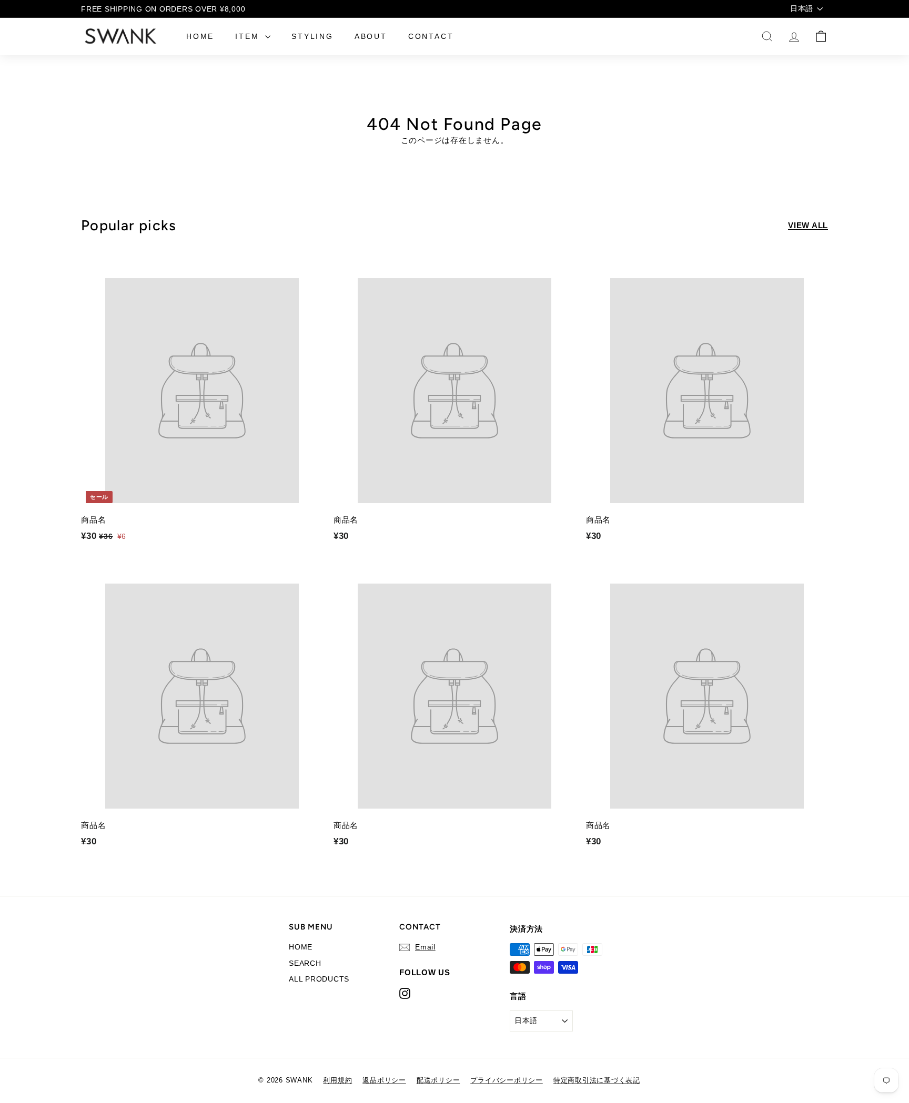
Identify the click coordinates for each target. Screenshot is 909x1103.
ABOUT (371, 36)
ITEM (248, 36)
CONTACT (431, 36)
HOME (200, 36)
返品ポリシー (384, 1080)
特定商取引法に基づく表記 (596, 1080)
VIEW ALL (808, 225)
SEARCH (305, 963)
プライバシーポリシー (506, 1080)
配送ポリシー (438, 1080)
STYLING (312, 36)
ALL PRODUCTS (319, 979)
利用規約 (337, 1080)
